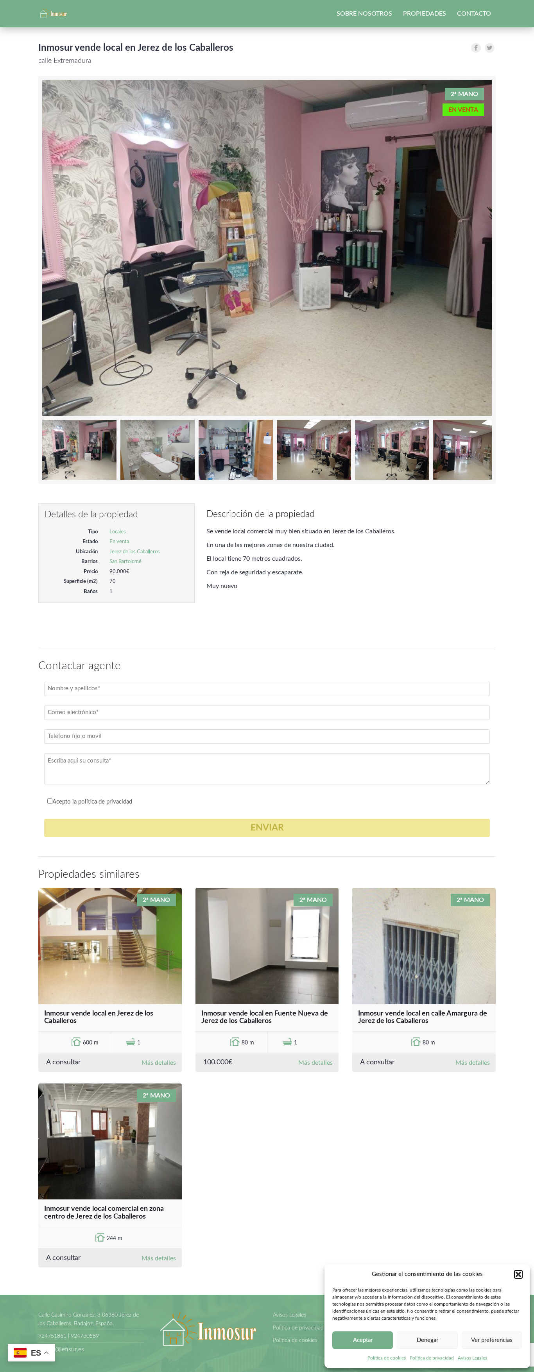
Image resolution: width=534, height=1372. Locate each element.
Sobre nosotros (364, 14)
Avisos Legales (472, 1358)
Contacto (474, 14)
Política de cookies (386, 1358)
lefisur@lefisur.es (61, 1349)
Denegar (427, 1340)
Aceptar (363, 1340)
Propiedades (424, 14)
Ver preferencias (491, 1340)
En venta (119, 541)
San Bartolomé (125, 561)
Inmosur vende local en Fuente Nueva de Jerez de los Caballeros (264, 1017)
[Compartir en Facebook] (476, 48)
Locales (117, 532)
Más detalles (159, 1063)
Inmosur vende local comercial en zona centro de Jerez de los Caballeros (104, 1212)
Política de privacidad (432, 1358)
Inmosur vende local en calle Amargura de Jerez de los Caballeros (422, 1017)
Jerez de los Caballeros (134, 551)
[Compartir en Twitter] (490, 48)
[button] (518, 1274)
